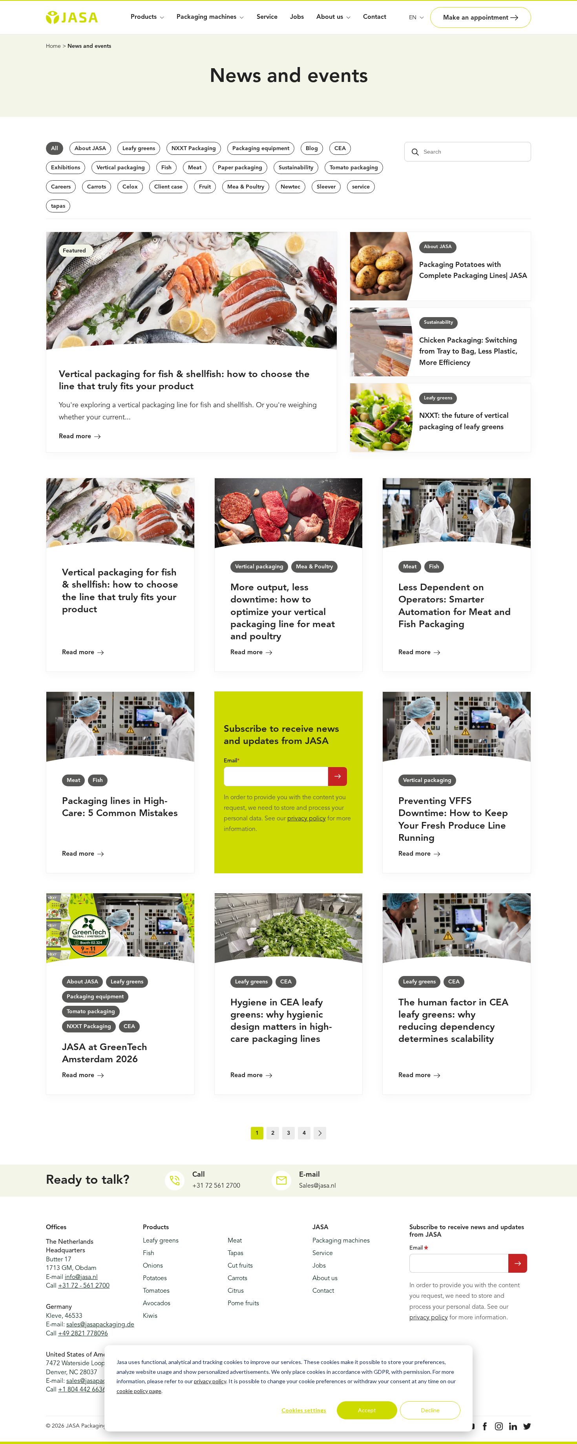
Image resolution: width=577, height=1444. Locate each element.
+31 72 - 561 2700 (84, 1286)
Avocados (156, 1304)
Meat (194, 168)
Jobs (297, 17)
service (361, 187)
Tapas (235, 1253)
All (54, 148)
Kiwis (150, 1316)
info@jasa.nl (81, 1277)
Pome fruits (243, 1304)
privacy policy (210, 1381)
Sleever (326, 187)
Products (144, 17)
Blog (312, 148)
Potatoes (155, 1278)
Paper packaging (240, 168)
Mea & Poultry (245, 187)
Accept (367, 1410)
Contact (374, 17)
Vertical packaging (121, 168)
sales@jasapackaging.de (100, 1325)
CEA (340, 148)
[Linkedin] (513, 1426)
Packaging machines (206, 17)
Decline (430, 1410)
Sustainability (296, 168)
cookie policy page (139, 1391)
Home (53, 46)
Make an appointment (476, 18)
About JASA (90, 148)
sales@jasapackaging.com (102, 1381)
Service (267, 17)
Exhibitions (65, 168)
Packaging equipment (260, 148)
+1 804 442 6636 (82, 1390)
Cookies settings (303, 1410)
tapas (58, 206)
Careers (61, 187)
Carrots (96, 187)
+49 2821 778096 (83, 1334)
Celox (130, 187)
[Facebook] (485, 1426)
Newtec (290, 187)
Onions (153, 1266)
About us (325, 1278)
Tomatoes (156, 1291)
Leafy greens (138, 148)
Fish (166, 168)
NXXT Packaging (194, 148)
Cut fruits (240, 1266)
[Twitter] (527, 1426)
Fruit (205, 187)
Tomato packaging (354, 168)
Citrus (236, 1291)
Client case (168, 187)
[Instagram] (499, 1426)
